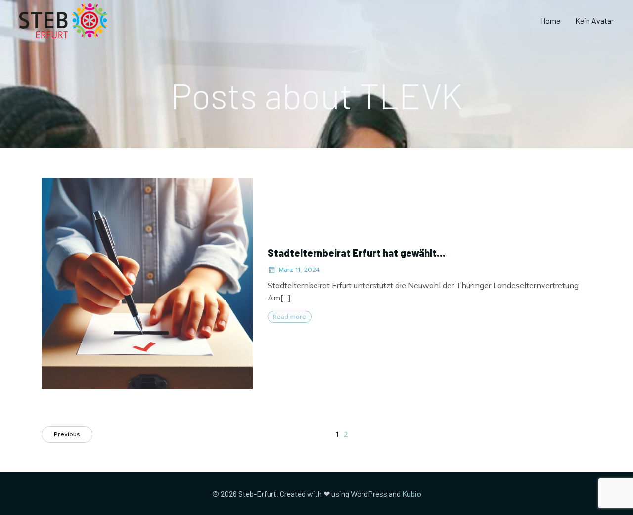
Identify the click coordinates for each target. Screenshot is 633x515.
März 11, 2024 (299, 269)
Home (550, 20)
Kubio (411, 493)
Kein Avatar (594, 20)
